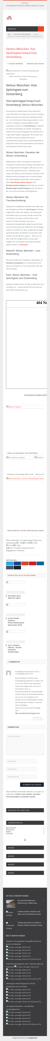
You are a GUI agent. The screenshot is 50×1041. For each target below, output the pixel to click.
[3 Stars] (34, 543)
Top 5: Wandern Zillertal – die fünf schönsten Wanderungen (14, 648)
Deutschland (11, 827)
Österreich (10, 829)
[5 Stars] (17, 545)
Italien (8, 831)
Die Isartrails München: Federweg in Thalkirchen (27, 901)
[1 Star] (19, 543)
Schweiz (9, 833)
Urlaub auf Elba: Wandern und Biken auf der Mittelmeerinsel (29, 912)
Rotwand (24, 245)
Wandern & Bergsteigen (35, 64)
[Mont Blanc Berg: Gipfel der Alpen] (15, 587)
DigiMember (33, 1038)
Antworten (37, 718)
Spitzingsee (31, 209)
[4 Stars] (9, 545)
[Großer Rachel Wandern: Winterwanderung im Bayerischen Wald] (15, 609)
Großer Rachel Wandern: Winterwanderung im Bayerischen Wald (16, 621)
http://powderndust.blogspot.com (27, 713)
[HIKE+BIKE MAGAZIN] (25, 17)
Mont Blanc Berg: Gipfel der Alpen (14, 597)
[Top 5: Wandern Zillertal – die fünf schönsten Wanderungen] (15, 636)
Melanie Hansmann (16, 64)
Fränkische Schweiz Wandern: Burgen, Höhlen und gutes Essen (30, 923)
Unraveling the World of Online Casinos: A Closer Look (27, 5)
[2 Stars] (26, 543)
